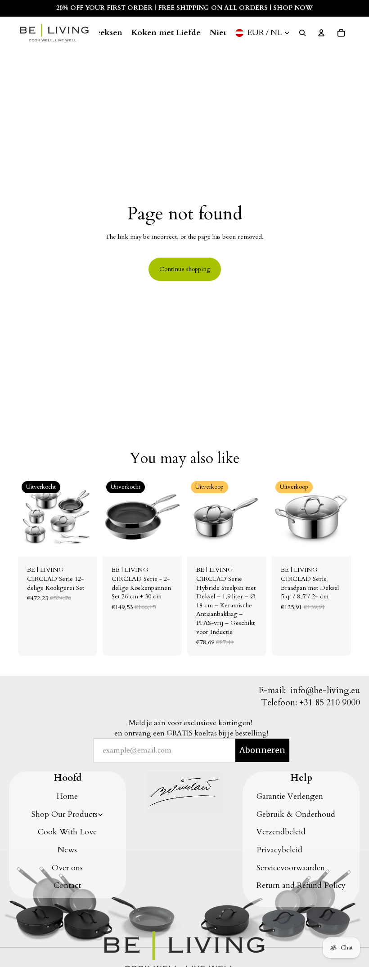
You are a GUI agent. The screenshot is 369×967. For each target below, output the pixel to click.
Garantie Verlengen (289, 796)
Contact (67, 885)
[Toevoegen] (252, 543)
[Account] (321, 33)
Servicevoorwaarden (290, 868)
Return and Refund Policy (301, 885)
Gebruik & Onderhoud (295, 814)
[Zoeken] (302, 33)
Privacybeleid (279, 850)
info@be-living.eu (325, 690)
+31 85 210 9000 (329, 703)
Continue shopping (184, 269)
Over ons (67, 868)
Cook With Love (67, 832)
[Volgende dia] (87, 517)
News (67, 850)
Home (67, 796)
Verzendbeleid (281, 832)
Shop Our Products (65, 814)
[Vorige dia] (28, 517)
